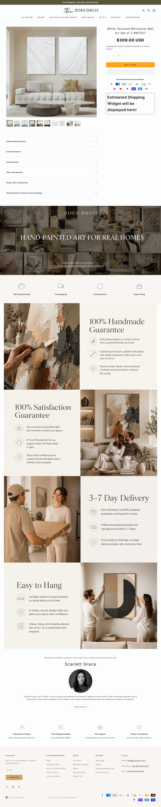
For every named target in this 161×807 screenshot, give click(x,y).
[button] (130, 72)
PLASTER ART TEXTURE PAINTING (63, 17)
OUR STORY (116, 17)
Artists (75, 768)
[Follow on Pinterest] (19, 787)
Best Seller (100, 761)
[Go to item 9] (70, 123)
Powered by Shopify (70, 797)
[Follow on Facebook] (7, 787)
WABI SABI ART (88, 17)
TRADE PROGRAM (133, 17)
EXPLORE (41, 17)
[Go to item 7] (55, 123)
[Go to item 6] (47, 123)
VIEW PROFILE (80, 707)
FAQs (48, 761)
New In (98, 764)
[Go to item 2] (17, 123)
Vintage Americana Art (105, 768)
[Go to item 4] (32, 123)
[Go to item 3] (24, 123)
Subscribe (14, 777)
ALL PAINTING (27, 17)
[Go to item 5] (39, 123)
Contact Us (77, 776)
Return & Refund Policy (56, 768)
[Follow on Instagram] (13, 787)
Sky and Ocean (102, 772)
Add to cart (130, 65)
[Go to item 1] (9, 123)
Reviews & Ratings (81, 764)
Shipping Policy (53, 764)
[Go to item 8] (62, 123)
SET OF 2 (102, 17)
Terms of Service (53, 776)
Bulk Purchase (79, 772)
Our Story (77, 761)
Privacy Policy (52, 772)
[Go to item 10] (77, 123)
